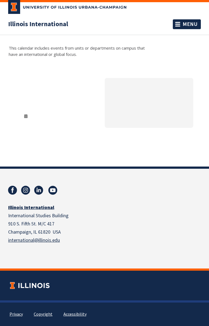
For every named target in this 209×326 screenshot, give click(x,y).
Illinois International (38, 24)
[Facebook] (13, 190)
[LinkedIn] (39, 190)
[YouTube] (53, 190)
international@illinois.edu (34, 240)
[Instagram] (26, 190)
